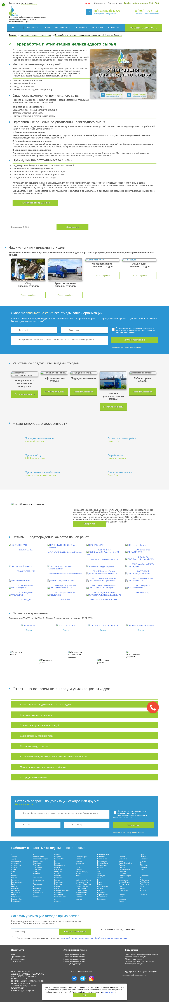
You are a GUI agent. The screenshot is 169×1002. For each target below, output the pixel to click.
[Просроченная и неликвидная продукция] (24, 374)
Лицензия (81, 28)
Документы (99, 3)
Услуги (16, 28)
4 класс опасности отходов (74, 961)
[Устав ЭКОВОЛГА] (65, 625)
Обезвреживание (18, 959)
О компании (62, 28)
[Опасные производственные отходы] (113, 380)
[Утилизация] (139, 259)
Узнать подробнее (28, 295)
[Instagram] (91, 981)
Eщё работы (89, 524)
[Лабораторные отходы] (142, 372)
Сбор (13, 954)
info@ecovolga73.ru (107, 10)
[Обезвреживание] (102, 259)
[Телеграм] (82, 981)
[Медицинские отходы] (83, 372)
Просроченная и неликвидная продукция (141, 954)
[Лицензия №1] (28, 625)
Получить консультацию (75, 932)
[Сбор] (28, 269)
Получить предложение (134, 340)
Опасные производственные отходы (139, 961)
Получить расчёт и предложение (35, 203)
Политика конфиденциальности (134, 975)
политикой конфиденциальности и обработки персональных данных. (135, 331)
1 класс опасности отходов (74, 954)
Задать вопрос (115, 3)
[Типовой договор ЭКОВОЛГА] (103, 625)
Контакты (114, 28)
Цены (47, 28)
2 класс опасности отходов (74, 957)
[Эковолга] (14, 14)
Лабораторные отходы (133, 964)
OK (84, 995)
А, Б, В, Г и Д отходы (72, 964)
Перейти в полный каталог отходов (127, 227)
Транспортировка (18, 957)
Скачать (28, 630)
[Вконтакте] (74, 981)
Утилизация (16, 961)
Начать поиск (72, 227)
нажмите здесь (108, 992)
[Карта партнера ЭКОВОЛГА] (140, 625)
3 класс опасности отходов (74, 959)
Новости (97, 28)
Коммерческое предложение (105, 14)
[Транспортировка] (65, 269)
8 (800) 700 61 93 (146, 10)
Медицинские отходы (133, 959)
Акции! (87, 3)
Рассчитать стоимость (143, 28)
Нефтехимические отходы (135, 957)
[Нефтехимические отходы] (54, 372)
